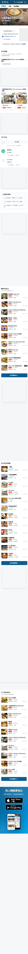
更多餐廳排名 (13, 375)
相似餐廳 (16, 6)
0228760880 (7, 39)
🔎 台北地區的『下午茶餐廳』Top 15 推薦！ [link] (13, 206)
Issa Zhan (9, 159)
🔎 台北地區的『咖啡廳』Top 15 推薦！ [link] (13, 198)
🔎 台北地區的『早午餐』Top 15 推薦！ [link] (13, 201)
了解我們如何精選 (5, 55)
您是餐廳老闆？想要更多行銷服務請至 (14, 44)
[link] (15, 297)
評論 (10, 6)
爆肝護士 (9, 150)
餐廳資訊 (3, 6)
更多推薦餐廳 (13, 563)
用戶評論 (4, 137)
